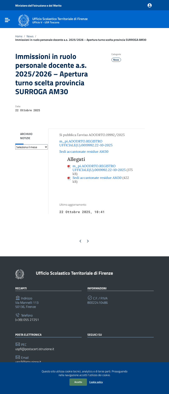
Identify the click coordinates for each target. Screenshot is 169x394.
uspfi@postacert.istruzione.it (34, 349)
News (30, 36)
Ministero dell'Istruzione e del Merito (38, 5)
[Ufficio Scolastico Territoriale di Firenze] (23, 20)
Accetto (78, 382)
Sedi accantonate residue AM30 (83, 151)
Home (18, 36)
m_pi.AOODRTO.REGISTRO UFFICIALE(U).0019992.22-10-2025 (86, 143)
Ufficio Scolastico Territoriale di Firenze (74, 273)
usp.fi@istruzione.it (28, 362)
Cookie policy (96, 382)
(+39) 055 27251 (27, 320)
